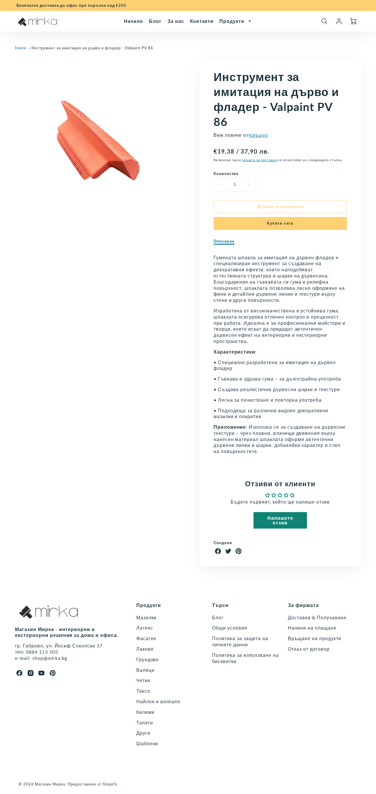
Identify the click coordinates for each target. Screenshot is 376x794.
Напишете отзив (280, 520)
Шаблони (147, 743)
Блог (155, 20)
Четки (143, 680)
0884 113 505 (42, 652)
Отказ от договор (308, 649)
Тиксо (143, 691)
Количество (226, 173)
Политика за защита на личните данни (240, 641)
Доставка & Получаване (317, 617)
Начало (133, 20)
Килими (145, 712)
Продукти (231, 20)
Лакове (145, 649)
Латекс (144, 627)
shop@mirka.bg (49, 658)
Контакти (202, 20)
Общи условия (229, 627)
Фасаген (146, 638)
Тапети (144, 722)
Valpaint (258, 135)
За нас (175, 20)
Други (143, 733)
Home (20, 48)
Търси (220, 605)
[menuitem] (133, 21)
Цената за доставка (259, 160)
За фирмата (303, 605)
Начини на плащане (312, 627)
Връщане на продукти (314, 638)
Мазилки (146, 617)
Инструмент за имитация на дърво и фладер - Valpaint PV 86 (92, 48)
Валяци (145, 670)
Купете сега (280, 223)
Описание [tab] (224, 241)
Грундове (147, 659)
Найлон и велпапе (158, 701)
